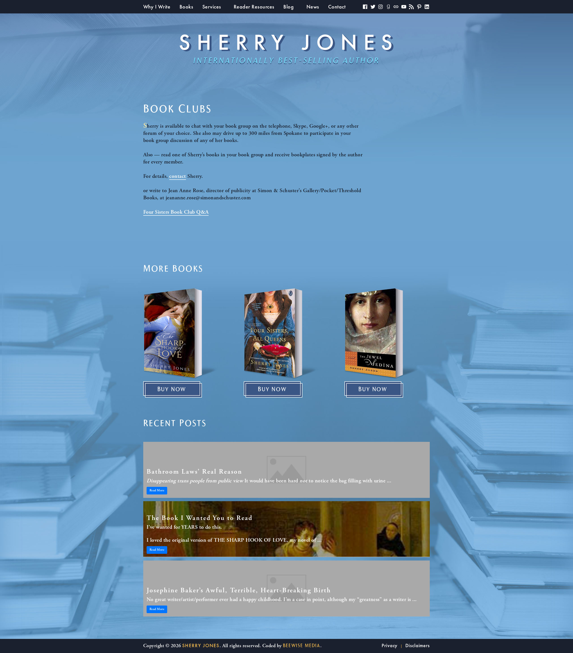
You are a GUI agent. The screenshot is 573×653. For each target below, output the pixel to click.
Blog (288, 6)
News (312, 6)
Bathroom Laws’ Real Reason (194, 472)
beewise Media (301, 645)
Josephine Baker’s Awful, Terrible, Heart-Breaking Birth (239, 590)
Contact (337, 6)
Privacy (390, 645)
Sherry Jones (200, 645)
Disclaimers (417, 645)
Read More (157, 490)
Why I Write (156, 6)
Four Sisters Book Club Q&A (176, 212)
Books (186, 6)
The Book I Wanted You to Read (199, 518)
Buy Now (171, 389)
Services (211, 6)
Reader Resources (254, 6)
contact (177, 176)
